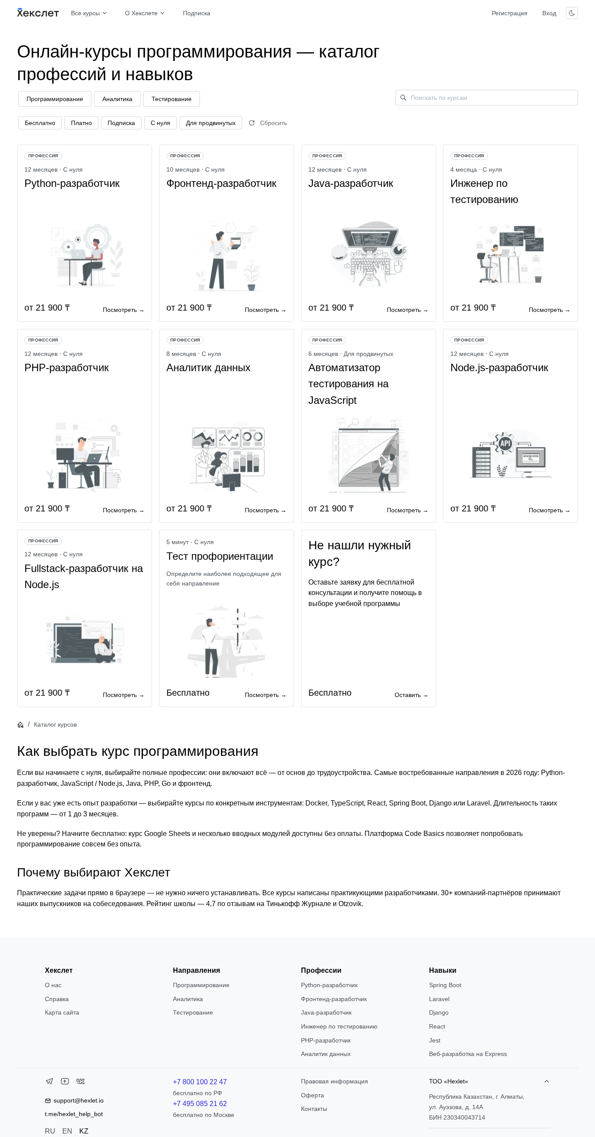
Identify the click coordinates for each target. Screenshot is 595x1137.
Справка (57, 998)
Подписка (196, 13)
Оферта (312, 1095)
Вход (549, 13)
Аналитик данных (326, 1053)
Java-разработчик (326, 1012)
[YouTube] (65, 1083)
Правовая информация (334, 1081)
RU (50, 1131)
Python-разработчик (329, 984)
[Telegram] (49, 1083)
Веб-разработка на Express (468, 1053)
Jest (434, 1040)
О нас (53, 984)
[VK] (80, 1083)
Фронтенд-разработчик (334, 998)
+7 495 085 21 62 (200, 1103)
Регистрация (509, 13)
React (437, 1026)
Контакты (314, 1108)
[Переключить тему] (572, 13)
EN (67, 1131)
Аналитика (188, 998)
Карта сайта (62, 1012)
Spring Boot (445, 984)
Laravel (439, 998)
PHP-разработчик (326, 1040)
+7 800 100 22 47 (200, 1082)
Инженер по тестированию (339, 1026)
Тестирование (193, 1012)
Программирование (201, 984)
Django (439, 1012)
